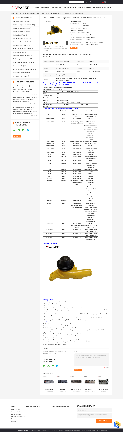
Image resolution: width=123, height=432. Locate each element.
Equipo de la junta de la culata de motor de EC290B (76, 342)
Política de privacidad (22, 430)
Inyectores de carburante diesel (22, 62)
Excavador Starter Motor (20, 72)
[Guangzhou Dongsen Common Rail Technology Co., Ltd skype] (29, 130)
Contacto (73, 47)
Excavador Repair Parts (20, 21)
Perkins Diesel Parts (19, 35)
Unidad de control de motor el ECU (23, 69)
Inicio (12, 13)
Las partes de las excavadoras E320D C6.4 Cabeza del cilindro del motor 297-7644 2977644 (76, 390)
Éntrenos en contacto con (102, 7)
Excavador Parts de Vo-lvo (21, 42)
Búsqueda (86, 2)
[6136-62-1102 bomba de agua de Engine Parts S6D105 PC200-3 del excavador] (54, 30)
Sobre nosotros (56, 7)
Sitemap (13, 421)
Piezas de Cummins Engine (21, 28)
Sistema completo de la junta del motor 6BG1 (55, 344)
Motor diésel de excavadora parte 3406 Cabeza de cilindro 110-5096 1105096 (90, 390)
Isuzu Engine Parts (18, 52)
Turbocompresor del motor (21, 59)
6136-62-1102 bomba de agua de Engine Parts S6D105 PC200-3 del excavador (55, 48)
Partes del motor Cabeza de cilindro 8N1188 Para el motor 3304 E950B (103, 390)
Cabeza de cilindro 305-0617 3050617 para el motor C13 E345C (62, 390)
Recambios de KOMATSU (20, 45)
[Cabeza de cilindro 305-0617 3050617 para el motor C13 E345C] (62, 382)
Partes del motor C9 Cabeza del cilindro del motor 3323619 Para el (49, 390)
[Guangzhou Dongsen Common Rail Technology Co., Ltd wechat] (24, 130)
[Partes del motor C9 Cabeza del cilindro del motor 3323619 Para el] (49, 382)
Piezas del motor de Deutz (21, 38)
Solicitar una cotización (96, 2)
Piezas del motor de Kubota (21, 31)
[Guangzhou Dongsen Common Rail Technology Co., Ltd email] (15, 130)
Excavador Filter (18, 66)
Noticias (13, 419)
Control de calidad (84, 7)
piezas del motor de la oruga (21, 49)
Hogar (37, 7)
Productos (45, 7)
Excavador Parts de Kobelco (21, 55)
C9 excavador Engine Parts (55, 342)
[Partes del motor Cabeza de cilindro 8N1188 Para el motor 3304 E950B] (103, 382)
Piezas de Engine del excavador (31, 13)
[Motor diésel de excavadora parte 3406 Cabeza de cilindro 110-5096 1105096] (90, 382)
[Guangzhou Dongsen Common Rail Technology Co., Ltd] (20, 7)
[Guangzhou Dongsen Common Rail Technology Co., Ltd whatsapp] (20, 130)
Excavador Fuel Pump (19, 76)
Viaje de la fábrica (70, 7)
